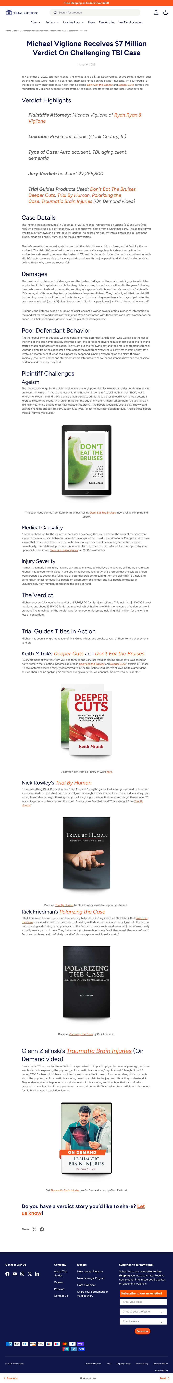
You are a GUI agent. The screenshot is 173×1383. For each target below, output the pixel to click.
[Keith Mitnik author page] (86, 721)
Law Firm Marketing (130, 22)
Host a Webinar (86, 1285)
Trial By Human (73, 195)
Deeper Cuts (41, 195)
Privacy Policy (161, 1371)
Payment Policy (161, 1363)
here (109, 771)
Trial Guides (18, 1363)
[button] (165, 12)
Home (8, 31)
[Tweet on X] (34, 1229)
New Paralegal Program (91, 1278)
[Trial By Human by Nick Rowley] (86, 855)
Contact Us (61, 1295)
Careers (58, 1282)
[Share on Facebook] (42, 1229)
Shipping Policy (123, 1363)
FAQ (109, 1363)
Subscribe (142, 1331)
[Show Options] (161, 1312)
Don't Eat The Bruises (113, 189)
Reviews (59, 1289)
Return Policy (142, 1363)
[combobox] (95, 12)
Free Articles (106, 22)
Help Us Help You (93, 1363)
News (91, 22)
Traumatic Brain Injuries (66, 201)
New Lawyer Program (90, 1271)
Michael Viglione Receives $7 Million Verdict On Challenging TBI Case (55, 31)
